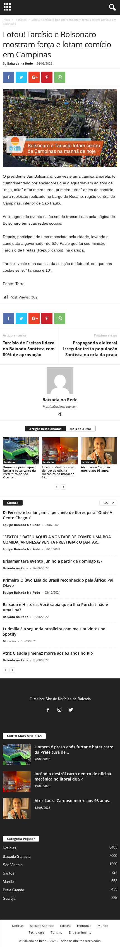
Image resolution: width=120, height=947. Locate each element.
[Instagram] (60, 710)
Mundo (8, 882)
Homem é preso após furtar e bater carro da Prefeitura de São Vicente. (19, 472)
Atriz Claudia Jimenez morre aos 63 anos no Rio (48, 653)
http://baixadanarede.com (60, 406)
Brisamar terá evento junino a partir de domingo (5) (52, 561)
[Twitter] (71, 710)
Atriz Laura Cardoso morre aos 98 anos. (95, 469)
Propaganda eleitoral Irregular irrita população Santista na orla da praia (90, 348)
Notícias (21, 20)
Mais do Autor (80, 429)
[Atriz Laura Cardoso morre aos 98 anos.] (99, 451)
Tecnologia (36, 932)
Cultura (65, 925)
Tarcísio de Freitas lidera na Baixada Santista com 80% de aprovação (29, 348)
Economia (84, 925)
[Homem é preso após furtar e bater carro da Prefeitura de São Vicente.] (21, 450)
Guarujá (9, 898)
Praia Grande (13, 890)
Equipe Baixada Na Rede (21, 525)
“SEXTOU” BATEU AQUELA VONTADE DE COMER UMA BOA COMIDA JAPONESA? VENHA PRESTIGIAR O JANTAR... (57, 539)
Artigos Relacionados (45, 429)
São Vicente (13, 865)
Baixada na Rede (20, 63)
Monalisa (9, 641)
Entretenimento (80, 932)
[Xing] (60, 414)
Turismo (57, 932)
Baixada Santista (16, 856)
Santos (8, 873)
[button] (111, 7)
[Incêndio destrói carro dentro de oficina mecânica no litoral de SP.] (60, 450)
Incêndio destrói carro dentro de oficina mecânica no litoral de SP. (58, 472)
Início (6, 20)
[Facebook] (49, 710)
